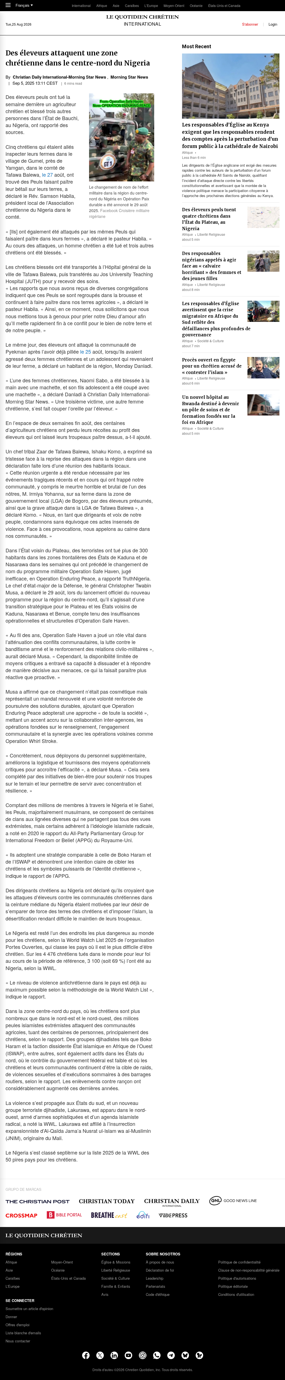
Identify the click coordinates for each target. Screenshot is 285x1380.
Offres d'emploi (18, 1325)
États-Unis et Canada (224, 5)
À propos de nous (160, 1262)
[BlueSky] (185, 1355)
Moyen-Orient (174, 5)
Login (273, 24)
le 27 (47, 174)
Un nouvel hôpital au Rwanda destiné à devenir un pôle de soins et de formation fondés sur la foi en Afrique (210, 410)
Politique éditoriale (233, 1286)
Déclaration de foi (160, 1270)
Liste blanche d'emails (23, 1333)
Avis (105, 1294)
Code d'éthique (157, 1294)
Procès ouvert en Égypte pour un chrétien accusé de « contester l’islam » (212, 366)
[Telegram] (171, 1355)
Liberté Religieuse (211, 234)
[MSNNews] (199, 1355)
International (81, 5)
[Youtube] (128, 1355)
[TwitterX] (100, 1355)
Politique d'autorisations (237, 1278)
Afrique (101, 5)
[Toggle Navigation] (8, 5)
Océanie (196, 5)
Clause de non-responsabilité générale (248, 1270)
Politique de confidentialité (239, 1262)
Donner (11, 1317)
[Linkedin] (114, 1355)
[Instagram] (142, 1355)
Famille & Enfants (115, 1286)
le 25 (85, 351)
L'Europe (151, 5)
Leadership (154, 1278)
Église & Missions (116, 1262)
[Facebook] (86, 1355)
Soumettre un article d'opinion (29, 1309)
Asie (116, 5)
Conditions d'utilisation (236, 1294)
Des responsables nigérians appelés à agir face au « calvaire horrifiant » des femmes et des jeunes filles (211, 266)
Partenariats (155, 1286)
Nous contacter (18, 1341)
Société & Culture (210, 340)
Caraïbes (132, 5)
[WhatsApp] (157, 1355)
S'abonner (250, 24)
